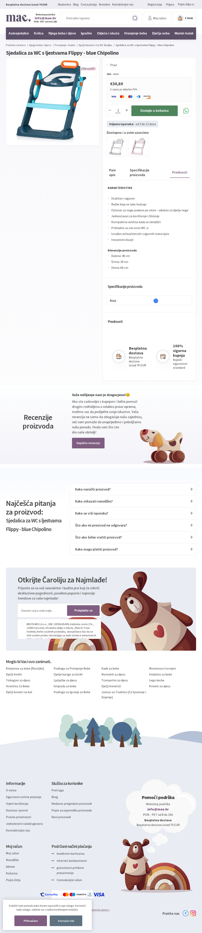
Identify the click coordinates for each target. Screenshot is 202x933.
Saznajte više (66, 921)
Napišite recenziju (88, 443)
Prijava (170, 4)
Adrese (10, 866)
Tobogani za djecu (18, 680)
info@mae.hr (45, 18)
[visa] (99, 894)
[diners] (90, 894)
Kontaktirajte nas (122, 4)
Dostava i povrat (17, 810)
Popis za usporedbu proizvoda (71, 810)
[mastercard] (66, 894)
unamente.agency (99, 910)
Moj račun (12, 853)
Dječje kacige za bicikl (68, 674)
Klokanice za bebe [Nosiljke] (25, 668)
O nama (11, 790)
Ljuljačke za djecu (65, 680)
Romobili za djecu (113, 674)
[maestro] (78, 894)
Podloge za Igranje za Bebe (72, 692)
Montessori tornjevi (162, 668)
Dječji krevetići (111, 686)
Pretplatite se (83, 610)
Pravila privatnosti (18, 817)
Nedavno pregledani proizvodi (71, 804)
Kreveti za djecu (159, 686)
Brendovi (104, 4)
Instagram (193, 913)
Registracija (155, 4)
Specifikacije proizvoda (139, 172)
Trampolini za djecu (114, 680)
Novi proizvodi (61, 817)
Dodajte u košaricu (154, 110)
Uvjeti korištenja (17, 804)
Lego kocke (156, 680)
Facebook (186, 913)
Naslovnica (64, 4)
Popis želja (13, 880)
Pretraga (135, 18)
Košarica (12, 873)
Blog (76, 4)
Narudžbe (12, 860)
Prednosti (179, 172)
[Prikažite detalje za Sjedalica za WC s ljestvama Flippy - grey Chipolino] (117, 147)
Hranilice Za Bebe (18, 686)
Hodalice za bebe (160, 674)
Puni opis (112, 172)
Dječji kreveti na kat (19, 692)
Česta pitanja (89, 4)
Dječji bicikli (14, 674)
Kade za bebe (110, 668)
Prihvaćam (31, 920)
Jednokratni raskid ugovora (24, 824)
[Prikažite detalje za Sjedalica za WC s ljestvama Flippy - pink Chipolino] (138, 147)
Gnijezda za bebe (65, 686)
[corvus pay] (49, 894)
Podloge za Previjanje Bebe (72, 668)
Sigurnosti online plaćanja (23, 797)
